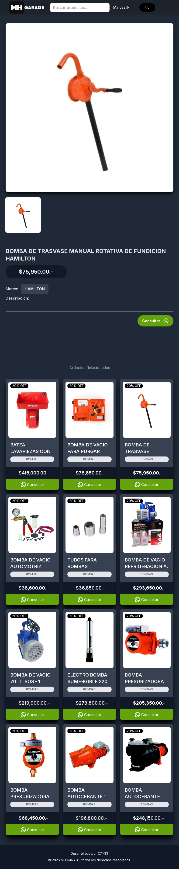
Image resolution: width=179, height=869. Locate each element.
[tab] (23, 214)
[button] (147, 7)
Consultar (151, 321)
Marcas (119, 7)
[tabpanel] (89, 107)
